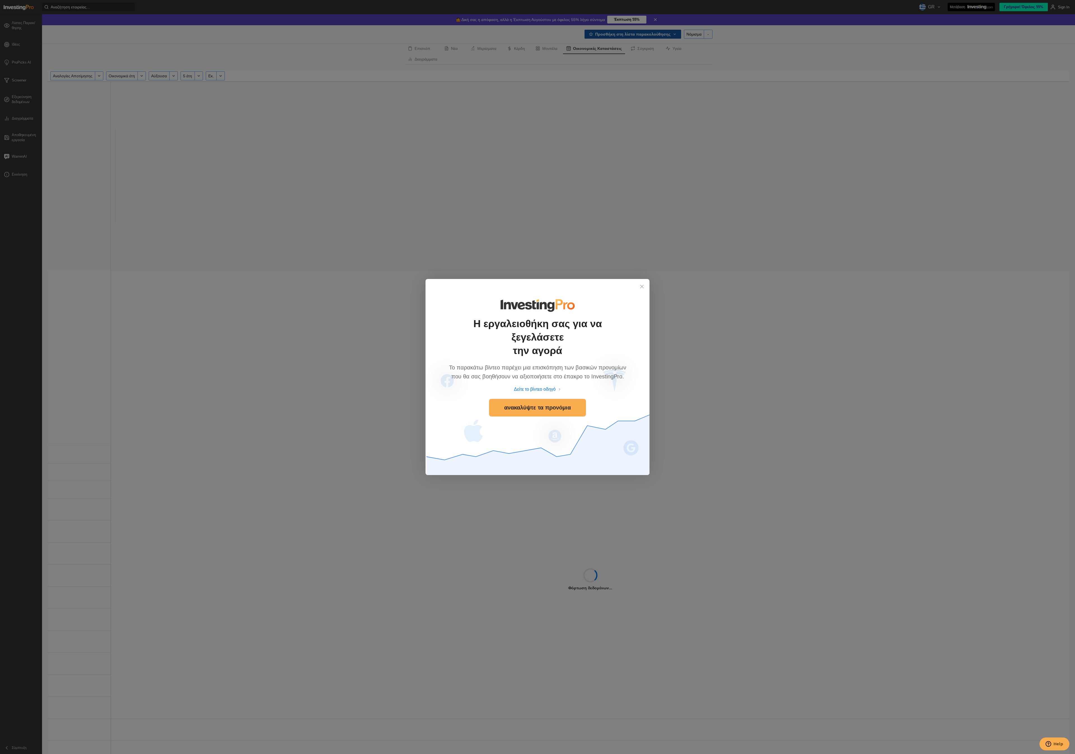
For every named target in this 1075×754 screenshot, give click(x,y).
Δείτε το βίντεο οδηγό (535, 389)
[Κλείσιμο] (642, 286)
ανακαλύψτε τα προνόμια (537, 407)
